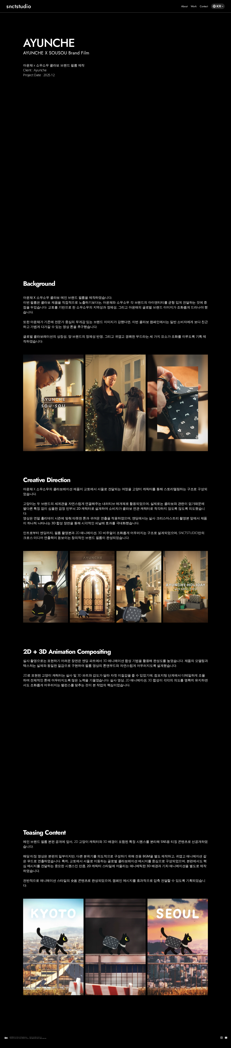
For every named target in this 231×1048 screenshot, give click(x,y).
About (184, 6)
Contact (204, 6)
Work (194, 6)
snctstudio (18, 6)
